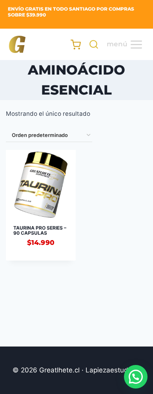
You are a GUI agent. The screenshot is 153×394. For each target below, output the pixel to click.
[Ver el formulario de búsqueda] (92, 44)
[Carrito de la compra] (72, 44)
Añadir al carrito (40, 262)
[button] (136, 377)
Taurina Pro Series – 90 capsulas (39, 230)
